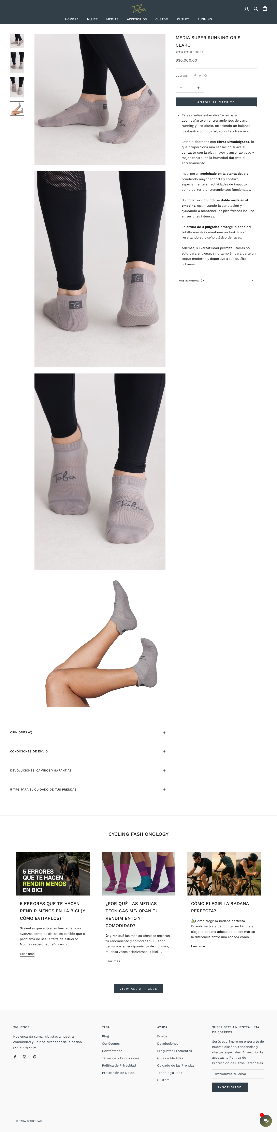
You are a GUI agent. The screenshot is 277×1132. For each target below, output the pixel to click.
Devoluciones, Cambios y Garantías (41, 770)
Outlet (183, 19)
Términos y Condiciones (120, 1058)
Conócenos (111, 1043)
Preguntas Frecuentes (174, 1051)
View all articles (138, 988)
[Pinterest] (205, 75)
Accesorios (137, 19)
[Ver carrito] (265, 8)
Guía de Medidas (170, 1058)
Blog (105, 1036)
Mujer (92, 19)
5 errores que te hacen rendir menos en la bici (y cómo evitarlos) (52, 911)
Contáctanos (112, 1051)
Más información (192, 280)
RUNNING (205, 19)
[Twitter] (200, 75)
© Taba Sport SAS (29, 1120)
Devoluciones (167, 1043)
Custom (162, 19)
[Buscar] (256, 8)
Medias (112, 19)
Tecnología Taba (169, 1073)
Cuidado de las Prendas (175, 1065)
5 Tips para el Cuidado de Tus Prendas (43, 789)
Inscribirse (230, 1087)
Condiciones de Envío (29, 751)
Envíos (162, 1036)
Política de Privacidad (119, 1065)
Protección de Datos (118, 1073)
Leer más (27, 954)
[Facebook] (195, 75)
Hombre (71, 19)
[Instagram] (24, 1056)
